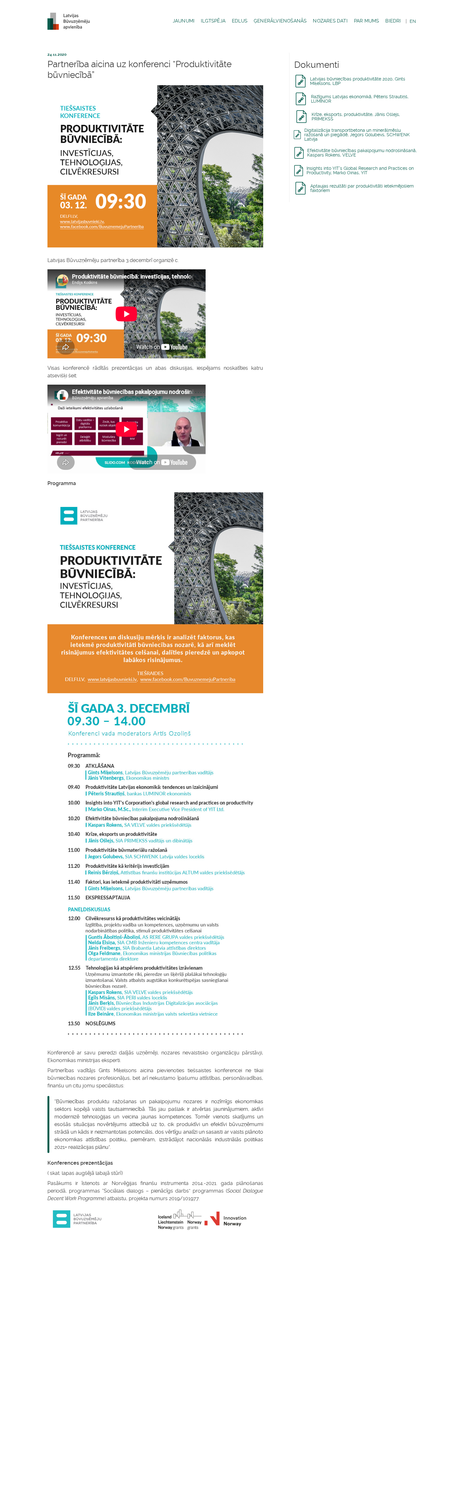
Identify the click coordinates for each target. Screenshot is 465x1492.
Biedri (393, 21)
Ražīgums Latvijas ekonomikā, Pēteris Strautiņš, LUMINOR (359, 99)
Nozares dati (330, 21)
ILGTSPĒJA (213, 21)
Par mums (366, 21)
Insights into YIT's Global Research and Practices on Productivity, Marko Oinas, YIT (360, 170)
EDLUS (239, 21)
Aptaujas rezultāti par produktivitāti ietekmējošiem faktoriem (362, 188)
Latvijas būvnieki (71, 21)
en (413, 21)
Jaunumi (184, 21)
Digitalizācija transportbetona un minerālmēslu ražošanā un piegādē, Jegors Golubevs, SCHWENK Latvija (357, 134)
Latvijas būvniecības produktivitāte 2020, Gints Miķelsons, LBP (357, 81)
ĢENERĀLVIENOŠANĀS (280, 21)
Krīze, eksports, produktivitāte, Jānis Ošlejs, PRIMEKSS (356, 116)
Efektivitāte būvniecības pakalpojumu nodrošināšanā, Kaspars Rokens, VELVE (362, 152)
